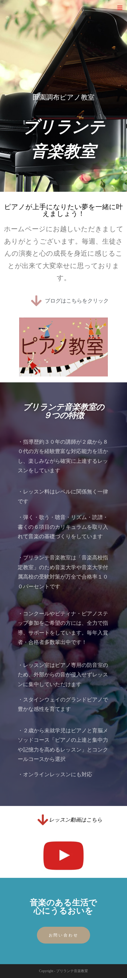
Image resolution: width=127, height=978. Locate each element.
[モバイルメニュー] (120, 8)
